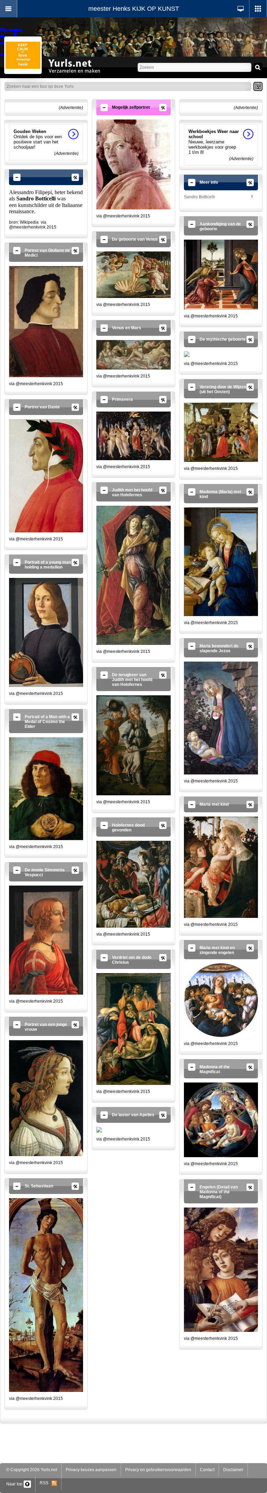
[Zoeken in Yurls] (257, 67)
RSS (45, 1482)
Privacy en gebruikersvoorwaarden (158, 1469)
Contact (207, 1469)
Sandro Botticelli (199, 196)
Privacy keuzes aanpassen (91, 1469)
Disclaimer (233, 1469)
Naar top (15, 1484)
